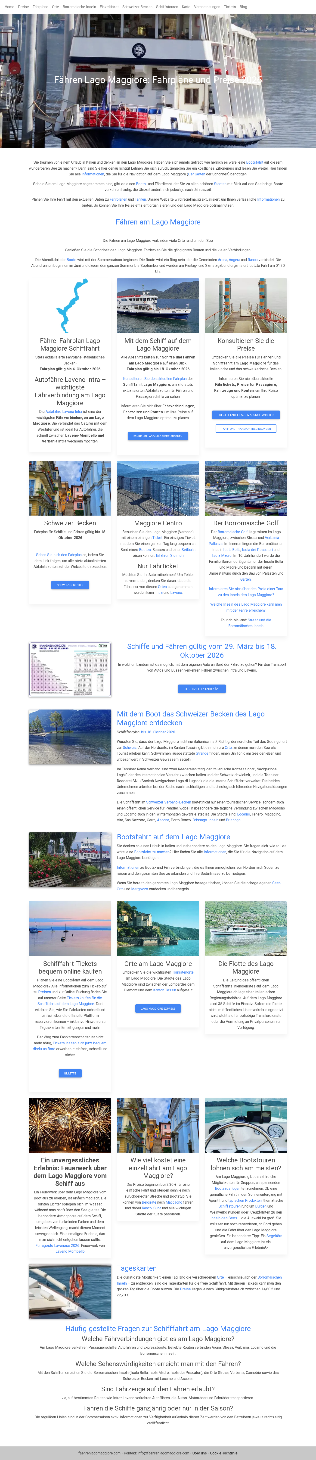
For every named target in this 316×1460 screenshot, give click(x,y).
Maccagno (174, 1202)
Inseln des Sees (224, 1218)
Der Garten (196, 174)
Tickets (230, 7)
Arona (222, 260)
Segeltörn (274, 1236)
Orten (162, 587)
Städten (220, 184)
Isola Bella (231, 550)
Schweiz (130, 747)
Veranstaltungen (207, 7)
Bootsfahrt (254, 162)
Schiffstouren (167, 7)
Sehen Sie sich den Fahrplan (59, 555)
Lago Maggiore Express (158, 1008)
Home (9, 7)
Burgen (260, 1206)
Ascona (163, 820)
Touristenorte (183, 972)
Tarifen (140, 199)
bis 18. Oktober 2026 (158, 732)
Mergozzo (139, 889)
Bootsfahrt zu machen (152, 852)
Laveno (176, 592)
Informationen (93, 174)
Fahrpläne (40, 7)
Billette (70, 1073)
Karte (186, 7)
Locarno (243, 814)
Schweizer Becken (137, 7)
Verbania (272, 537)
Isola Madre (222, 555)
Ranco (253, 260)
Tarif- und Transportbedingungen (246, 428)
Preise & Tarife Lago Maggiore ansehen (246, 415)
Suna (157, 1208)
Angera (234, 260)
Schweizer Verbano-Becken (169, 802)
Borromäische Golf (233, 532)
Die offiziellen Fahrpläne (202, 689)
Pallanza (216, 544)
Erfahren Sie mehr (170, 555)
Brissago (233, 820)
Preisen (44, 992)
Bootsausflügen (227, 1188)
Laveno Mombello (70, 1251)
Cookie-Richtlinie (224, 1453)
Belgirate (149, 1202)
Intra (159, 592)
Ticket (157, 537)
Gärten (245, 579)
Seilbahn (188, 550)
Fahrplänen (118, 199)
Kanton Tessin (164, 990)
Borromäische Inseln (79, 7)
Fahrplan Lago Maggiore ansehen (158, 436)
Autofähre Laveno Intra (64, 411)
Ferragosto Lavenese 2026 (57, 1245)
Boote (71, 260)
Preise (23, 7)
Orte (55, 7)
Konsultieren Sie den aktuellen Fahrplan (155, 379)
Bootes (145, 550)
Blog (243, 7)
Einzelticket (109, 7)
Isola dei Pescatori (257, 550)
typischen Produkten (245, 1200)
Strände (202, 753)
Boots (141, 184)
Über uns (199, 1453)
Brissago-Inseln (205, 820)
